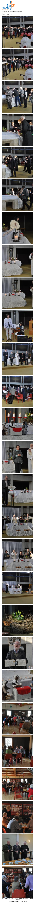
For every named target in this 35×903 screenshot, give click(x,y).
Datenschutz (22, 901)
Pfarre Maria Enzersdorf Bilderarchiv (12, 13)
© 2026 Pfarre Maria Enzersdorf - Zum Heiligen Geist (18, 899)
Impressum (13, 901)
